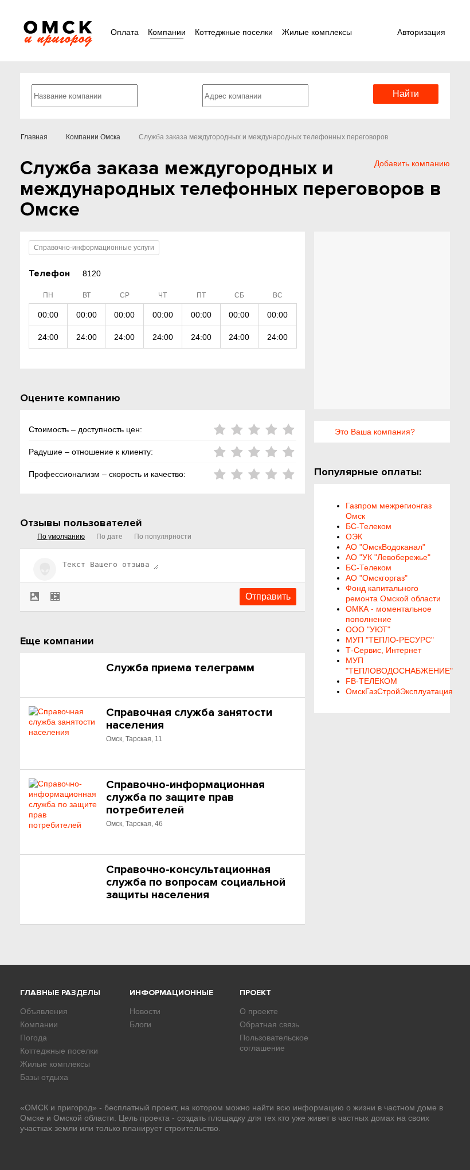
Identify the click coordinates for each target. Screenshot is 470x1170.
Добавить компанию (412, 163)
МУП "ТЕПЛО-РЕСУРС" (390, 639)
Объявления (44, 1011)
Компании (167, 32)
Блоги (140, 1024)
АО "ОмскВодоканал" (385, 546)
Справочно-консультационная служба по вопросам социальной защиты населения (195, 882)
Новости (145, 1011)
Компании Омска (93, 137)
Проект (255, 992)
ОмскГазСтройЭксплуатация (399, 691)
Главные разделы (60, 992)
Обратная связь (269, 1024)
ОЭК (354, 536)
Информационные (171, 992)
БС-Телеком (368, 526)
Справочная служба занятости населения (189, 719)
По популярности (162, 537)
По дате (109, 537)
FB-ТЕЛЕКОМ (371, 681)
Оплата (125, 32)
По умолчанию (61, 537)
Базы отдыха (44, 1077)
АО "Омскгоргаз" (377, 577)
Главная (34, 137)
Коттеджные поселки (234, 32)
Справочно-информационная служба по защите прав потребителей (185, 797)
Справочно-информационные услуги (94, 248)
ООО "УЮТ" (368, 629)
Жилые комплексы (317, 32)
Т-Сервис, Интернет (383, 650)
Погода (33, 1037)
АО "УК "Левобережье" (388, 557)
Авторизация (421, 32)
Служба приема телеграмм (180, 668)
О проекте (259, 1011)
